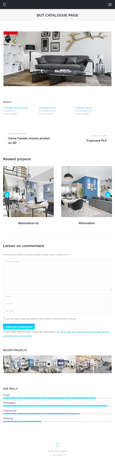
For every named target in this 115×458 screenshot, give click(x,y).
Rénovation (87, 223)
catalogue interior (83, 107)
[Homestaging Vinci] (67, 364)
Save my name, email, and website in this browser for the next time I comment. (41, 318)
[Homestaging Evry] (85, 364)
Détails (32, 191)
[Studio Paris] (48, 364)
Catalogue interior (47, 107)
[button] (7, 194)
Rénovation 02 (28, 223)
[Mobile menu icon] (110, 4)
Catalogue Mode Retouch (15, 107)
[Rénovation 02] (12, 364)
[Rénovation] (30, 364)
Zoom (24, 191)
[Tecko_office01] (103, 364)
